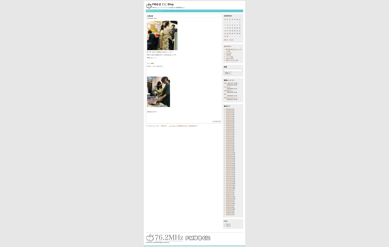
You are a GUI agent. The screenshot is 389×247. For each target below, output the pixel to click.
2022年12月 (229, 151)
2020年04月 (229, 209)
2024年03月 (229, 131)
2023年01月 (229, 149)
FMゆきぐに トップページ (154, 11)
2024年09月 (229, 122)
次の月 (231, 39)
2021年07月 (229, 182)
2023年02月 (229, 147)
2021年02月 (229, 191)
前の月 (226, 39)
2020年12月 (229, 194)
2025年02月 (229, 112)
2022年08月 (229, 158)
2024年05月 (229, 127)
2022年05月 (229, 163)
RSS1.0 (228, 224)
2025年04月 (229, 109)
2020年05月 (229, 207)
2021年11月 (229, 174)
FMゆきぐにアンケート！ (231, 97)
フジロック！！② (153, 126)
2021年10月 (229, 176)
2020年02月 (229, 212)
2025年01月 (229, 114)
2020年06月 (229, 205)
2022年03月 (229, 167)
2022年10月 (229, 154)
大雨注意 (150, 16)
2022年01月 (229, 171)
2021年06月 (229, 183)
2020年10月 (229, 198)
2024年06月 (229, 125)
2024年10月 (229, 120)
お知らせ (228, 58)
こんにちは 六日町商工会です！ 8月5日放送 (182, 126)
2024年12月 (229, 116)
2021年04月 (229, 187)
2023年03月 (229, 145)
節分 (225, 94)
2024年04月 (229, 129)
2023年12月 (229, 136)
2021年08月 (229, 180)
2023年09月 (229, 140)
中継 (227, 55)
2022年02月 (229, 169)
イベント (228, 56)
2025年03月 (229, 111)
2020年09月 (229, 200)
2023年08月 (229, 142)
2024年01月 (229, 134)
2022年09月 (229, 156)
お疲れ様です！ (228, 90)
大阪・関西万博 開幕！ (231, 83)
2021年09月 (229, 178)
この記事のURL (216, 121)
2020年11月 (229, 196)
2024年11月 (229, 118)
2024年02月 (229, 132)
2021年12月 (229, 172)
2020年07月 (229, 203)
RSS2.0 (228, 226)
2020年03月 (229, 211)
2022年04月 (229, 165)
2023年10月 (229, 138)
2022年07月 (229, 160)
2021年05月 (229, 185)
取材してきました (231, 60)
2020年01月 (229, 214)
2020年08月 (229, 202)
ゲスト (228, 53)
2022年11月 (229, 152)
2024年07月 (229, 123)
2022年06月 (229, 162)
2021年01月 (229, 192)
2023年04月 (229, 143)
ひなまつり (227, 87)
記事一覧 (163, 126)
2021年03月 (229, 189)
